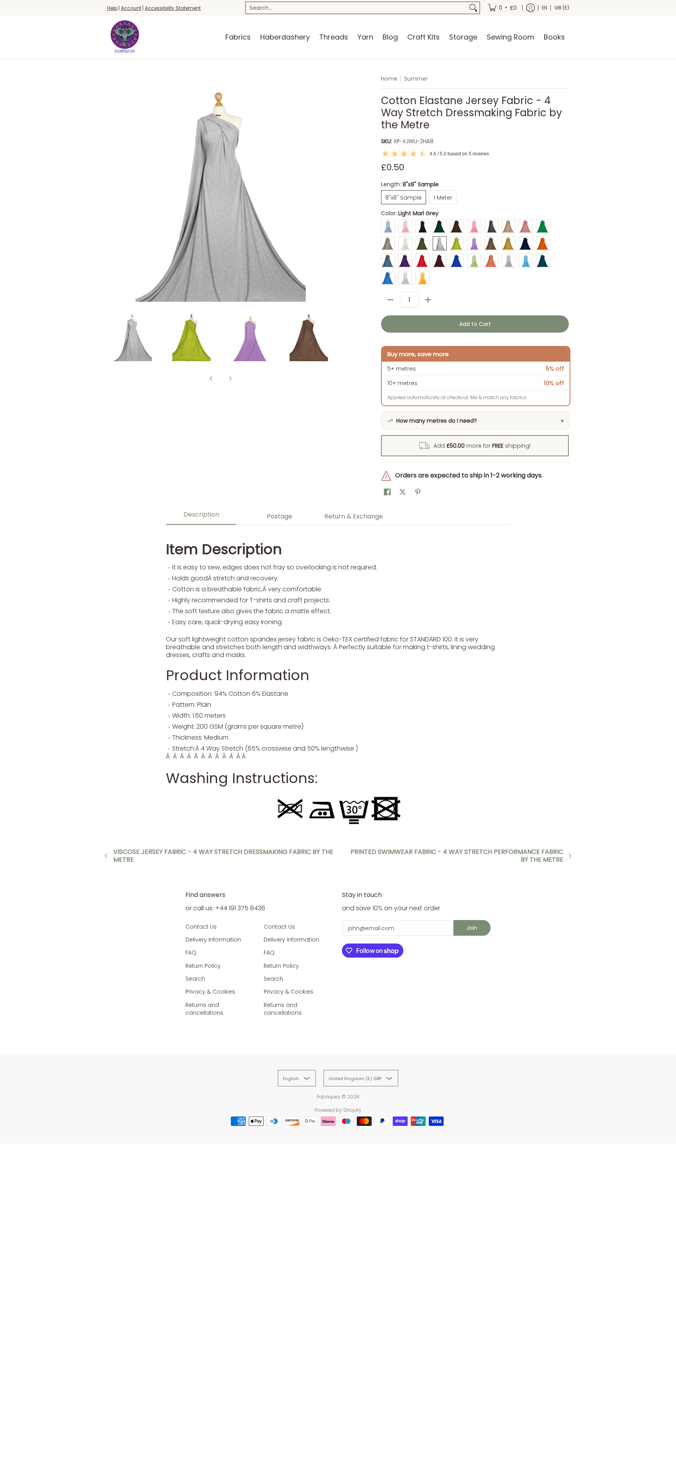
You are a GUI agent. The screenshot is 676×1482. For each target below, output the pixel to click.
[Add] (428, 300)
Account (131, 8)
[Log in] (530, 8)
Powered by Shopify (338, 1110)
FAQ (190, 952)
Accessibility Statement (173, 8)
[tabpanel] (338, 680)
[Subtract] (390, 300)
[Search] (473, 8)
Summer (416, 79)
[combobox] (356, 8)
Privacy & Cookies (210, 992)
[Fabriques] (124, 37)
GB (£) (561, 7)
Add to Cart (475, 324)
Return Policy (203, 966)
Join (471, 928)
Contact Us (201, 927)
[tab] (201, 517)
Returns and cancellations (204, 1009)
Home (389, 79)
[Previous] (112, 188)
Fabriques (328, 1096)
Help (112, 8)
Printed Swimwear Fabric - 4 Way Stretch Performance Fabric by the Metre (457, 856)
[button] (387, 492)
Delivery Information (213, 940)
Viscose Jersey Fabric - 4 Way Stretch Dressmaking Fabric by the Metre (223, 856)
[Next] (328, 188)
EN (544, 7)
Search (195, 979)
